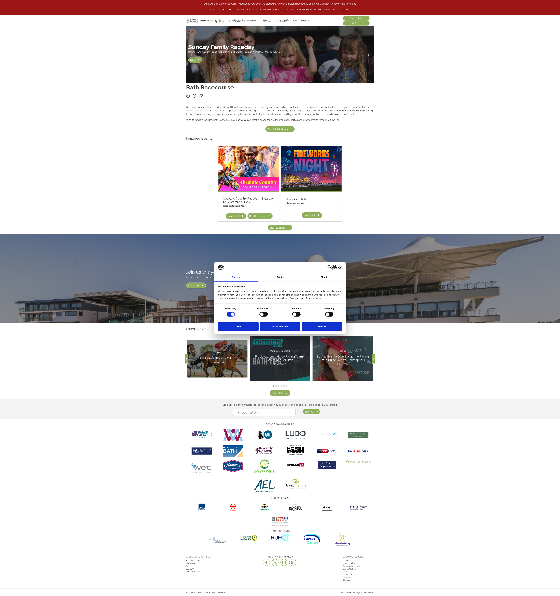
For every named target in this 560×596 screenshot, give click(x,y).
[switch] (263, 314)
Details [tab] (280, 277)
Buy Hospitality (356, 18)
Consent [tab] (236, 277)
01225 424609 (196, 571)
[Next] (368, 55)
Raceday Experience (219, 20)
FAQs (345, 571)
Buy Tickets (356, 23)
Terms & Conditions (351, 565)
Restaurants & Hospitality (237, 20)
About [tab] (324, 277)
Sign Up (309, 411)
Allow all (322, 326)
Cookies (346, 560)
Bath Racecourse (268, 20)
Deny (238, 326)
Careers (346, 577)
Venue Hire (251, 20)
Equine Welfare (349, 568)
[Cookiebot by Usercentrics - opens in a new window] (329, 267)
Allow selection (280, 326)
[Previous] (191, 55)
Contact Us (304, 20)
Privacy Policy (349, 563)
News (294, 20)
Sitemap (346, 579)
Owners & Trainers (284, 20)
